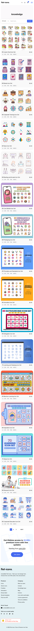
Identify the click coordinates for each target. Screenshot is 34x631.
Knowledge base (22, 588)
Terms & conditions (22, 599)
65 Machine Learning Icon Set (10, 396)
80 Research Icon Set (8, 490)
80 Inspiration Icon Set (8, 427)
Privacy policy (21, 602)
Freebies (3, 588)
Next (21, 529)
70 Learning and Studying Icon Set (11, 365)
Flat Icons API (4, 597)
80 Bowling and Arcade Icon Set (11, 177)
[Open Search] (22, 2)
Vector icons (4, 585)
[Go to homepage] (5, 2)
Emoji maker (4, 592)
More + (15, 54)
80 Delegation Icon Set (8, 333)
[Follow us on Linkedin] (12, 614)
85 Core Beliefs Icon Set (8, 208)
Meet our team (21, 583)
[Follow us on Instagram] (4, 614)
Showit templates (5, 595)
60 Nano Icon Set (7, 146)
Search (29, 21)
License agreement (23, 597)
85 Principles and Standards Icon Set (12, 271)
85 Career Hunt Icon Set (8, 52)
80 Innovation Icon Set (8, 302)
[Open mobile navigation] (32, 2)
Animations (3, 590)
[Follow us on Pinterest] (1, 614)
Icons (2, 583)
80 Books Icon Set (7, 83)
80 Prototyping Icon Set (8, 240)
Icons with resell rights (23, 595)
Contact (20, 585)
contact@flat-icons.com (9, 607)
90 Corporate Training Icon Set (10, 114)
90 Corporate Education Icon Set (11, 521)
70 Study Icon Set (7, 459)
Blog (19, 590)
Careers (20, 592)
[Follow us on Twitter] (9, 614)
